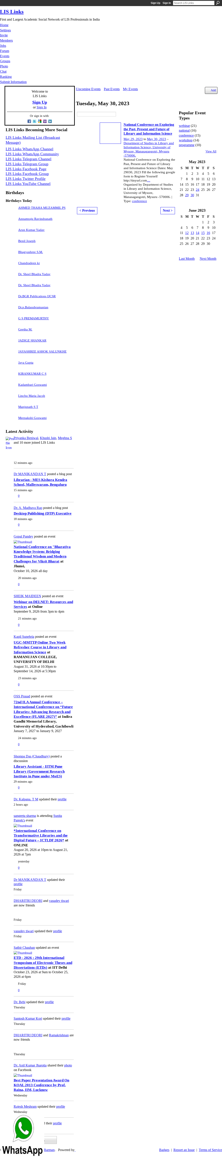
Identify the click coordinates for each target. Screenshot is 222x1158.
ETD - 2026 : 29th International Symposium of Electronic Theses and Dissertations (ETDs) (43, 963)
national (184, 130)
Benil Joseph (27, 241)
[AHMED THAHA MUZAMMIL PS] (11, 210)
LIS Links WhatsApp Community (32, 154)
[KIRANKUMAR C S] (11, 376)
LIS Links (12, 12)
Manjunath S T (28, 407)
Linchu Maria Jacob (31, 395)
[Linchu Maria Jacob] (11, 398)
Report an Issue (184, 1150)
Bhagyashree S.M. (30, 252)
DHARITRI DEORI (28, 901)
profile (62, 799)
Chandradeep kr (29, 263)
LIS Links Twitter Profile (26, 179)
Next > (168, 210)
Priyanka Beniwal (26, 438)
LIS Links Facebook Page (26, 169)
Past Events (112, 89)
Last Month (187, 258)
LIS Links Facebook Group (27, 174)
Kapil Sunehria (24, 636)
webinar (184, 126)
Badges (164, 1150)
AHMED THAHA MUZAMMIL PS (41, 207)
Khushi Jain (48, 438)
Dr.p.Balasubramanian (33, 307)
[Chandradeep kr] (11, 265)
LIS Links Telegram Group (27, 164)
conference (139, 201)
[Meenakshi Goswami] (11, 420)
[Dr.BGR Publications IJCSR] (11, 298)
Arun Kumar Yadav (31, 230)
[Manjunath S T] (11, 409)
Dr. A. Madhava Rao (28, 508)
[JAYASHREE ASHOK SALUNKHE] (11, 353)
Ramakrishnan (59, 1035)
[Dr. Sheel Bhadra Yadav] (11, 276)
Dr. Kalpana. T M (26, 799)
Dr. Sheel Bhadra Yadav (34, 274)
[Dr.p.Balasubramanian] (11, 309)
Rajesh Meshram (25, 1106)
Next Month (208, 258)
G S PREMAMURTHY (33, 318)
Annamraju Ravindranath (35, 219)
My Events (130, 89)
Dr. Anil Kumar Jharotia (30, 1065)
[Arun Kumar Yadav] (11, 232)
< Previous (87, 210)
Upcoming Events (88, 89)
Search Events (119, 114)
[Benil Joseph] (11, 243)
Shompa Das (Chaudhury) (32, 756)
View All (211, 151)
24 (197, 189)
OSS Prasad (22, 696)
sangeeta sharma (25, 816)
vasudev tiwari (59, 901)
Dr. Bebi (19, 1002)
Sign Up (155, 3)
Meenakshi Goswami (32, 418)
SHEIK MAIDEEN (27, 596)
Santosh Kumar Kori (28, 1018)
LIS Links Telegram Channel (28, 159)
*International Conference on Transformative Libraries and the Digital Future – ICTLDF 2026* (41, 835)
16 (208, 233)
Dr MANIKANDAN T (30, 474)
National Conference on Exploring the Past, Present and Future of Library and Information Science (149, 129)
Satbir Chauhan (24, 947)
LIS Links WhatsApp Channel (29, 149)
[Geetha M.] (11, 331)
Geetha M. (25, 329)
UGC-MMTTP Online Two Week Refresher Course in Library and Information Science (40, 647)
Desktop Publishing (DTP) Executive (43, 513)
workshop (186, 140)
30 (192, 195)
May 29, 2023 (133, 139)
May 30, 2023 (156, 139)
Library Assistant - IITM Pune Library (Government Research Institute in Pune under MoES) (39, 771)
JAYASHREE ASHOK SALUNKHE (42, 351)
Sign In (167, 3)
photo (68, 1065)
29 (187, 195)
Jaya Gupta (25, 362)
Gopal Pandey (23, 536)
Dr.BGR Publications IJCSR (37, 296)
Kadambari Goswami (32, 384)
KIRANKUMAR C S (32, 373)
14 (197, 233)
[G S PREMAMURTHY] (11, 320)
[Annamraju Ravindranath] (11, 221)
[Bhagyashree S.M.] (11, 254)
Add (213, 90)
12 (187, 233)
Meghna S (65, 438)
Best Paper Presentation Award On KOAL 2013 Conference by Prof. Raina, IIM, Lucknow (41, 1085)
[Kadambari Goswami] (11, 387)
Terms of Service (210, 1150)
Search (218, 3)
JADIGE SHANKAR (32, 340)
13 (192, 233)
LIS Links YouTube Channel (28, 184)
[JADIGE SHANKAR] (11, 342)
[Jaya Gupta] (11, 365)
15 (203, 233)
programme (186, 145)
